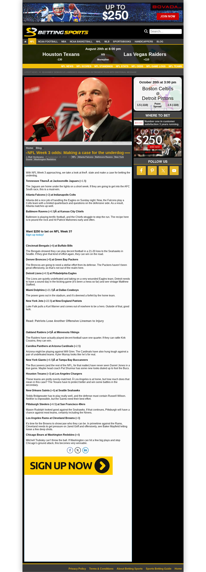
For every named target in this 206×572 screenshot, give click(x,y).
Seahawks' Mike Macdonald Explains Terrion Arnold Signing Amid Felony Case (85, 72)
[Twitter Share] (78, 450)
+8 (48, 259)
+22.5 (48, 301)
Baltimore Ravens (104, 157)
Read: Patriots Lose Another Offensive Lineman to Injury (65, 321)
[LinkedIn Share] (85, 450)
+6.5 (51, 211)
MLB (106, 41)
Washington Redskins (45, 159)
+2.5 (77, 346)
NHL (98, 41)
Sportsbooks (122, 41)
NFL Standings (103, 66)
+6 (52, 245)
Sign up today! (35, 234)
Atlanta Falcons (85, 157)
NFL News (67, 66)
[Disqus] (78, 518)
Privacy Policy (77, 568)
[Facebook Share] (70, 450)
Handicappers (144, 41)
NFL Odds (137, 66)
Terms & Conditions (101, 568)
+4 (52, 390)
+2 (48, 194)
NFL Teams (175, 66)
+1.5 (82, 181)
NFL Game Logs (156, 66)
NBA (63, 41)
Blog (160, 41)
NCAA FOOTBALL (48, 41)
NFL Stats (122, 66)
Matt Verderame (36, 157)
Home (29, 148)
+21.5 (49, 290)
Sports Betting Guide (158, 568)
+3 (48, 373)
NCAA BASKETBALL (81, 41)
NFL (32, 41)
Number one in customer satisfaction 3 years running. (162, 123)
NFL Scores (83, 66)
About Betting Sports (130, 568)
